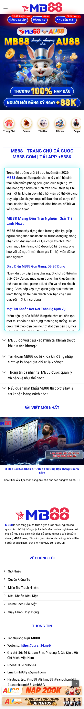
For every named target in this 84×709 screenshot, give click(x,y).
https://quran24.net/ (36, 645)
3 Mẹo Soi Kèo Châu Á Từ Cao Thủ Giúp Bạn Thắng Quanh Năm (42, 470)
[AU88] (42, 690)
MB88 (9, 524)
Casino (26, 131)
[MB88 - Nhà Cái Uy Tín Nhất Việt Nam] (42, 7)
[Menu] (5, 7)
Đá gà (77, 131)
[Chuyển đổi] (4, 340)
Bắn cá (60, 131)
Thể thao (43, 131)
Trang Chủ (9, 131)
